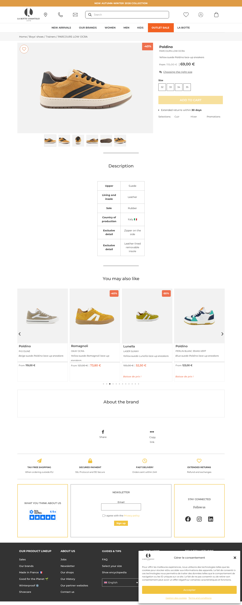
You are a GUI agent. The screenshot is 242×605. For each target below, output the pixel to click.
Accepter (189, 590)
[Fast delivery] (144, 460)
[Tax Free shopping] (39, 460)
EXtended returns (199, 467)
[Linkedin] (210, 519)
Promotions (213, 116)
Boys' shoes (36, 36)
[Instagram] (199, 519)
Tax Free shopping (39, 467)
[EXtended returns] (199, 460)
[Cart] (216, 14)
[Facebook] (188, 519)
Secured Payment (90, 467)
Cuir (177, 116)
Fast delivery (144, 467)
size (160, 80)
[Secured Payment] (90, 460)
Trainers (51, 36)
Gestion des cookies (176, 598)
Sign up (121, 523)
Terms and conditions (200, 598)
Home (23, 36)
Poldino (166, 47)
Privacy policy (132, 515)
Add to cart (190, 100)
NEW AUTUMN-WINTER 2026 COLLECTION (121, 3)
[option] (85, 88)
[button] (235, 557)
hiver (194, 116)
